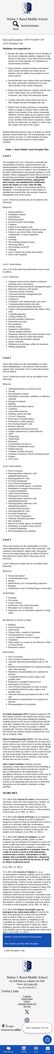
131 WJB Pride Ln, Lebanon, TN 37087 (27, 981)
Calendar (24, 1052)
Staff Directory (9, 1052)
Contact (47, 1052)
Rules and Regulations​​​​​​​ (12, 39)
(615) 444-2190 (30, 984)
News (36, 1052)
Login (10, 1026)
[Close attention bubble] (49, 1020)
